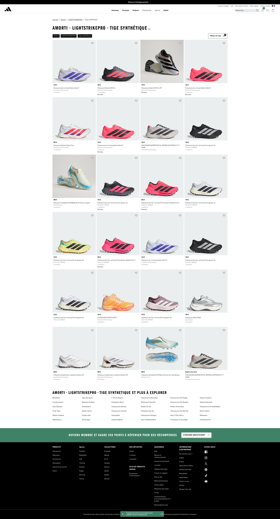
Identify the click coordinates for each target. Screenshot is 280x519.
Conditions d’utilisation (189, 514)
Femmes (125, 10)
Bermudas (86, 420)
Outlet (165, 10)
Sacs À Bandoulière (148, 420)
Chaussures (146, 10)
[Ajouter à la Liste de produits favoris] (92, 44)
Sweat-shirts (87, 411)
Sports (157, 10)
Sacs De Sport (87, 398)
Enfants (136, 10)
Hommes (115, 10)
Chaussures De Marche (179, 411)
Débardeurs (57, 420)
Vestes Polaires (206, 398)
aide (232, 6)
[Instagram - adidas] (216, 458)
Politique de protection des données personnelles (153, 514)
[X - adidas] (216, 464)
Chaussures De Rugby (178, 398)
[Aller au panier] (273, 10)
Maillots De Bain (88, 402)
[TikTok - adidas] (216, 476)
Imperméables (117, 420)
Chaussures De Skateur (179, 402)
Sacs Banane (57, 407)
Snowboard (86, 407)
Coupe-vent (86, 415)
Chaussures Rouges (148, 415)
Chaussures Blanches (149, 398)
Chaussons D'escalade (179, 420)
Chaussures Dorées (119, 411)
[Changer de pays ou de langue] (273, 6)
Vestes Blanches (206, 402)
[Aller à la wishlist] (267, 10)
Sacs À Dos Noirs (177, 415)
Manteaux (56, 398)
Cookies (116, 514)
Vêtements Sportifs (148, 402)
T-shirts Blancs (117, 398)
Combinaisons (57, 402)
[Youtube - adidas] (216, 482)
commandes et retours (241, 6)
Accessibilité (175, 514)
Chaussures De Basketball (210, 407)
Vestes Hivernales (177, 407)
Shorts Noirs (205, 411)
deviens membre (265, 6)
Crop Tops (56, 411)
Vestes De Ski (146, 407)
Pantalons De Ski (147, 411)
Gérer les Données (107, 514)
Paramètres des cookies (92, 514)
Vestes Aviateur (58, 415)
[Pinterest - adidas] (216, 470)
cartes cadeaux (254, 6)
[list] (130, 36)
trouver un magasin (223, 6)
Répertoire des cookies (128, 514)
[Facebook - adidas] (216, 452)
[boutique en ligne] (7, 9)
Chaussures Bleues (118, 407)
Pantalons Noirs (117, 402)
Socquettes (115, 415)
